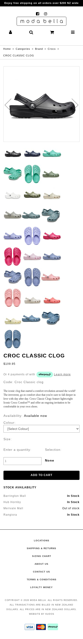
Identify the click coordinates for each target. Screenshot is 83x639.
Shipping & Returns (41, 548)
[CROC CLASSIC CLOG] (41, 104)
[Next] (75, 105)
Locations (41, 540)
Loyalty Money (41, 587)
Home (7, 48)
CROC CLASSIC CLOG (18, 55)
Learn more (62, 374)
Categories (23, 48)
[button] (10, 33)
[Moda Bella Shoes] (41, 21)
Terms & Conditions (41, 579)
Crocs (52, 48)
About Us (41, 564)
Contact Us (41, 571)
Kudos (49, 614)
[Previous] (8, 105)
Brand (39, 48)
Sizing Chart (41, 556)
